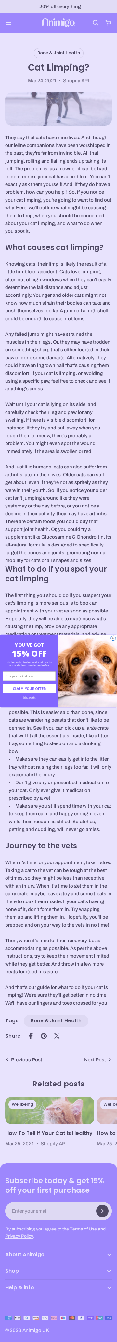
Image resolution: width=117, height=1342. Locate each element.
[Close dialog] (113, 638)
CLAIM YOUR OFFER (29, 688)
